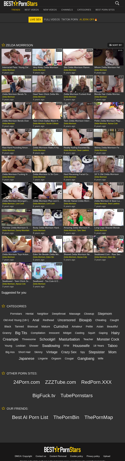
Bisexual (32, 326)
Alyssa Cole (113, 123)
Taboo (112, 346)
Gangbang (85, 358)
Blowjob (85, 320)
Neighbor (42, 313)
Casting (79, 332)
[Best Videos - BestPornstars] (21, 3)
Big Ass (10, 352)
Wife (100, 358)
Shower (33, 345)
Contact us (41, 456)
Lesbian (20, 345)
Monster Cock (108, 339)
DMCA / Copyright (23, 456)
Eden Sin (50, 257)
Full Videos (52, 19)
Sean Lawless (83, 150)
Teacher (88, 339)
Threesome (29, 339)
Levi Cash (20, 204)
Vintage (51, 352)
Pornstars (16, 313)
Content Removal (58, 456)
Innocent (54, 332)
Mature (45, 326)
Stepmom (105, 314)
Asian (99, 326)
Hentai (30, 313)
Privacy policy (93, 456)
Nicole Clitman (52, 123)
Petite (89, 326)
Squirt (91, 332)
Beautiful (112, 326)
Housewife (81, 346)
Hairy (115, 333)
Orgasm (56, 358)
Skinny (38, 352)
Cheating (100, 320)
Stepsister (97, 352)
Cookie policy (76, 456)
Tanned (19, 326)
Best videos (32, 10)
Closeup (89, 313)
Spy (82, 352)
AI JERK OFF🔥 (88, 19)
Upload (106, 456)
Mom (112, 352)
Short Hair (24, 352)
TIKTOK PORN (69, 19)
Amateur (77, 326)
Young (8, 345)
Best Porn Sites (105, 10)
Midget (67, 332)
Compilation (38, 332)
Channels (67, 10)
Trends (15, 10)
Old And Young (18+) (16, 320)
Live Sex (35, 19)
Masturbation (69, 339)
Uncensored (66, 320)
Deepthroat (59, 313)
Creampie (10, 339)
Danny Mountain (22, 230)
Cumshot (61, 326)
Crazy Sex (69, 352)
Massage (74, 313)
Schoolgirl (47, 339)
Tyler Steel (81, 230)
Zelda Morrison (8, 70)
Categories (84, 10)
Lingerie (43, 358)
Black (7, 326)
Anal (35, 320)
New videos (50, 10)
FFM (66, 345)
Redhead (48, 320)
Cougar (69, 358)
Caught (114, 320)
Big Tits (21, 333)
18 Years (98, 345)
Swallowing (51, 346)
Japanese (26, 358)
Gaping (103, 332)
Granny (6, 332)
